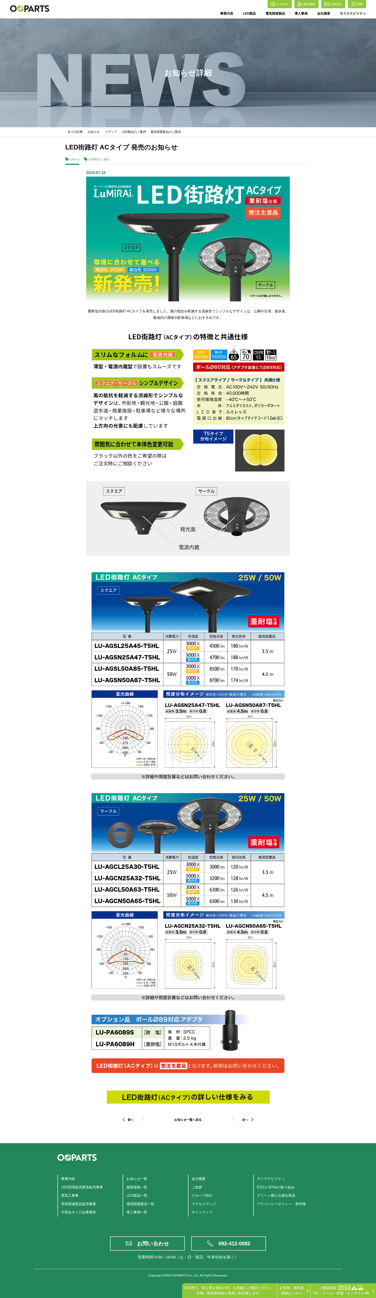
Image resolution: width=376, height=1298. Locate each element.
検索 (360, 4)
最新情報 (309, 4)
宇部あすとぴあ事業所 (78, 1212)
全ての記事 (75, 132)
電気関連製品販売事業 (78, 1204)
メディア (111, 132)
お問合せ (336, 4)
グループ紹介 (202, 1195)
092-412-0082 (234, 1243)
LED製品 (249, 13)
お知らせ (93, 132)
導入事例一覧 (136, 1212)
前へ (131, 1119)
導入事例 (301, 13)
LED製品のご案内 (134, 132)
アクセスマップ (204, 1204)
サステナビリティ (353, 13)
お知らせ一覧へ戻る (188, 1119)
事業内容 (226, 13)
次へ (245, 1119)
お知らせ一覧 (136, 1179)
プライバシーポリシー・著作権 (281, 1204)
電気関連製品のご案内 (165, 132)
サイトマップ (202, 1212)
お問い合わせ (153, 1243)
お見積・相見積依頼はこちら (291, 1290)
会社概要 (323, 13)
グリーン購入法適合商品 (276, 1195)
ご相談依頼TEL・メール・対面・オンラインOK (341, 1290)
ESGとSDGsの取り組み (276, 1187)
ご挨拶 (197, 1187)
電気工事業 (70, 1195)
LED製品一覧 (136, 1195)
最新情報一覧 (136, 1187)
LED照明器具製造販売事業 (82, 1187)
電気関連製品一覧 (140, 1204)
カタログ (282, 4)
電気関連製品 (275, 13)
